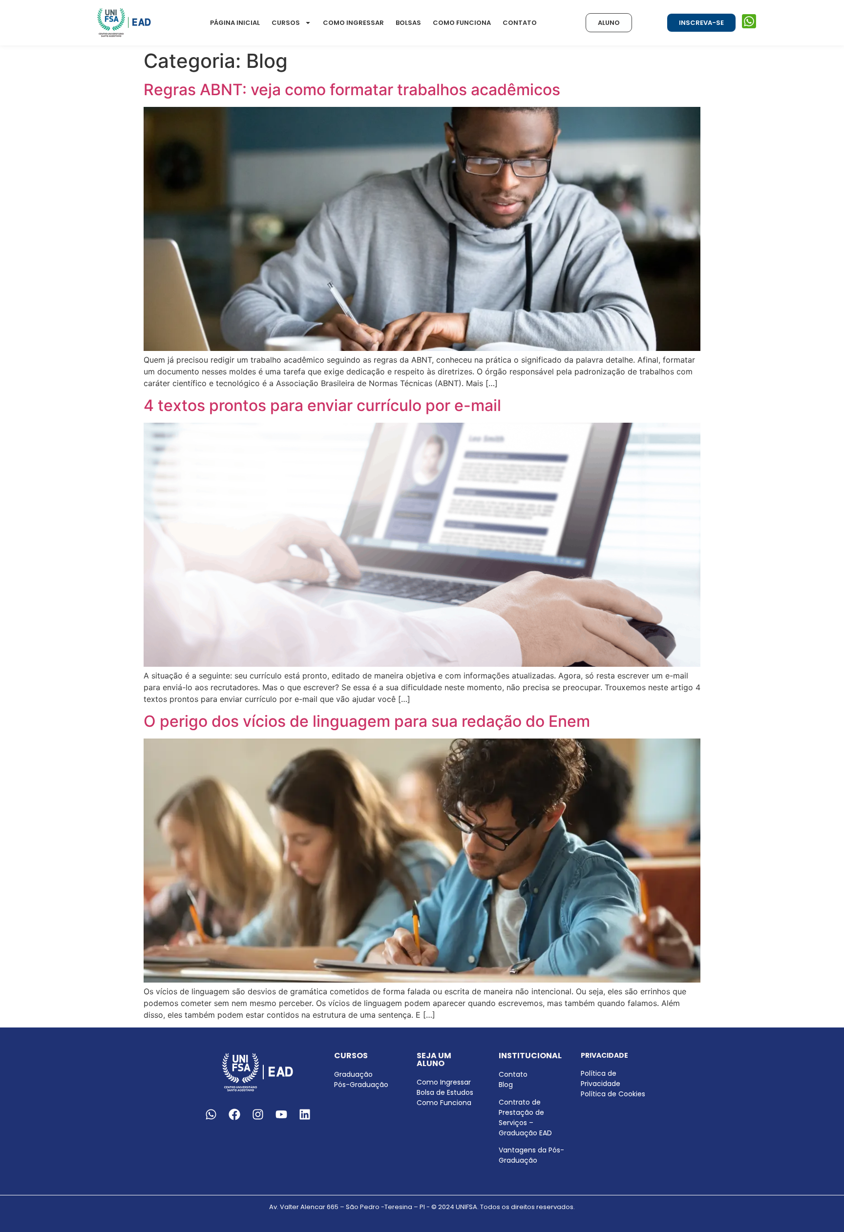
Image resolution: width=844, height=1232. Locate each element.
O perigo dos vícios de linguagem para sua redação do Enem (367, 721)
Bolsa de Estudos (445, 1092)
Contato (520, 22)
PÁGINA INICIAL (235, 22)
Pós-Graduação (361, 1084)
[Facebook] (234, 1114)
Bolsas (408, 22)
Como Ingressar (353, 22)
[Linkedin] (304, 1114)
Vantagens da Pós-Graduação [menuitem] (531, 1155)
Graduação (353, 1074)
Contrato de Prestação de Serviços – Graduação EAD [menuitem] (525, 1117)
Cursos (286, 22)
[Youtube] (281, 1114)
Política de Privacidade (600, 1078)
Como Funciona (462, 22)
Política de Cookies (613, 1094)
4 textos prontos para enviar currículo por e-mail (322, 405)
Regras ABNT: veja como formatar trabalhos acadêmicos (352, 89)
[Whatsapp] (211, 1114)
